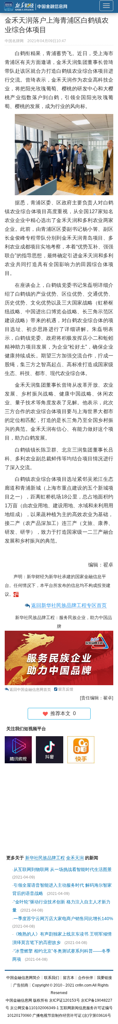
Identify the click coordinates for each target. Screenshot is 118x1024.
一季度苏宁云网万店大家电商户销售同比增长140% (63, 918)
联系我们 (51, 978)
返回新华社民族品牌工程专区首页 (69, 605)
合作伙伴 (85, 978)
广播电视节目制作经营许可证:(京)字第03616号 (71, 1015)
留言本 (68, 978)
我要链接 (104, 978)
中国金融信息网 (19, 1000)
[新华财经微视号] (20, 749)
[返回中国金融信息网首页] (16, 594)
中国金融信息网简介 (23, 978)
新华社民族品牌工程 (45, 857)
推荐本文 (62, 713)
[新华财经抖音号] (51, 749)
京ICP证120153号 (64, 1000)
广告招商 (20, 985)
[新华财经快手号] (82, 749)
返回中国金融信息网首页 (30, 689)
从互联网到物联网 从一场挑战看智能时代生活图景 (63, 869)
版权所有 (40, 1000)
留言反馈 (65, 689)
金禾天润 (75, 857)
